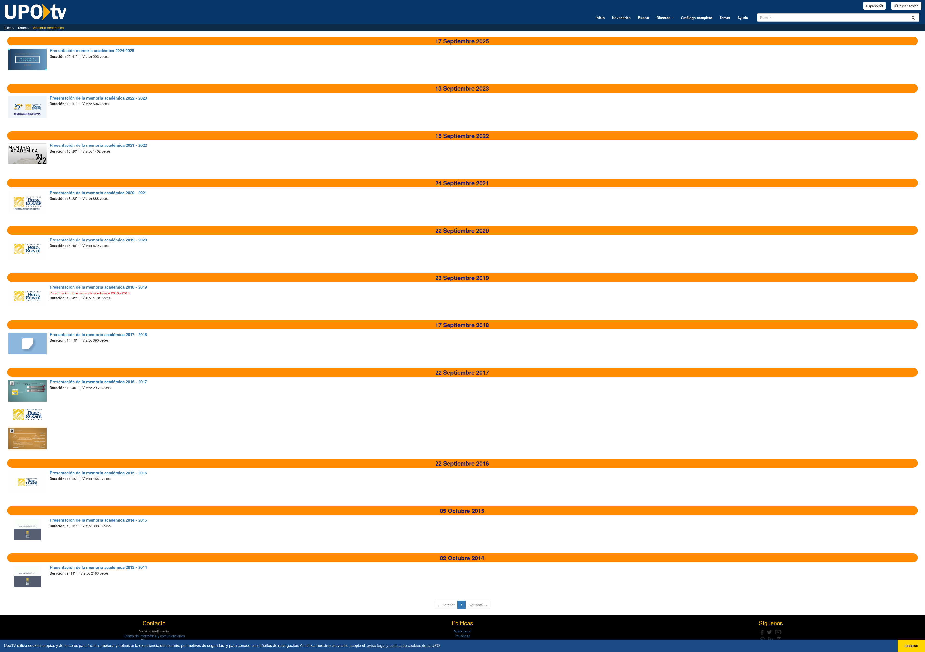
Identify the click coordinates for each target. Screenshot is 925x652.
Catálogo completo (696, 17)
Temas (725, 17)
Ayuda (742, 17)
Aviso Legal (462, 631)
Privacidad (462, 635)
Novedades (621, 17)
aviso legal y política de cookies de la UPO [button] (403, 646)
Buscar (643, 17)
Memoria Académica (48, 27)
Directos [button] (664, 17)
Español (872, 5)
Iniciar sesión (908, 5)
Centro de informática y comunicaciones (154, 635)
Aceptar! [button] (911, 646)
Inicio (600, 17)
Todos (22, 27)
